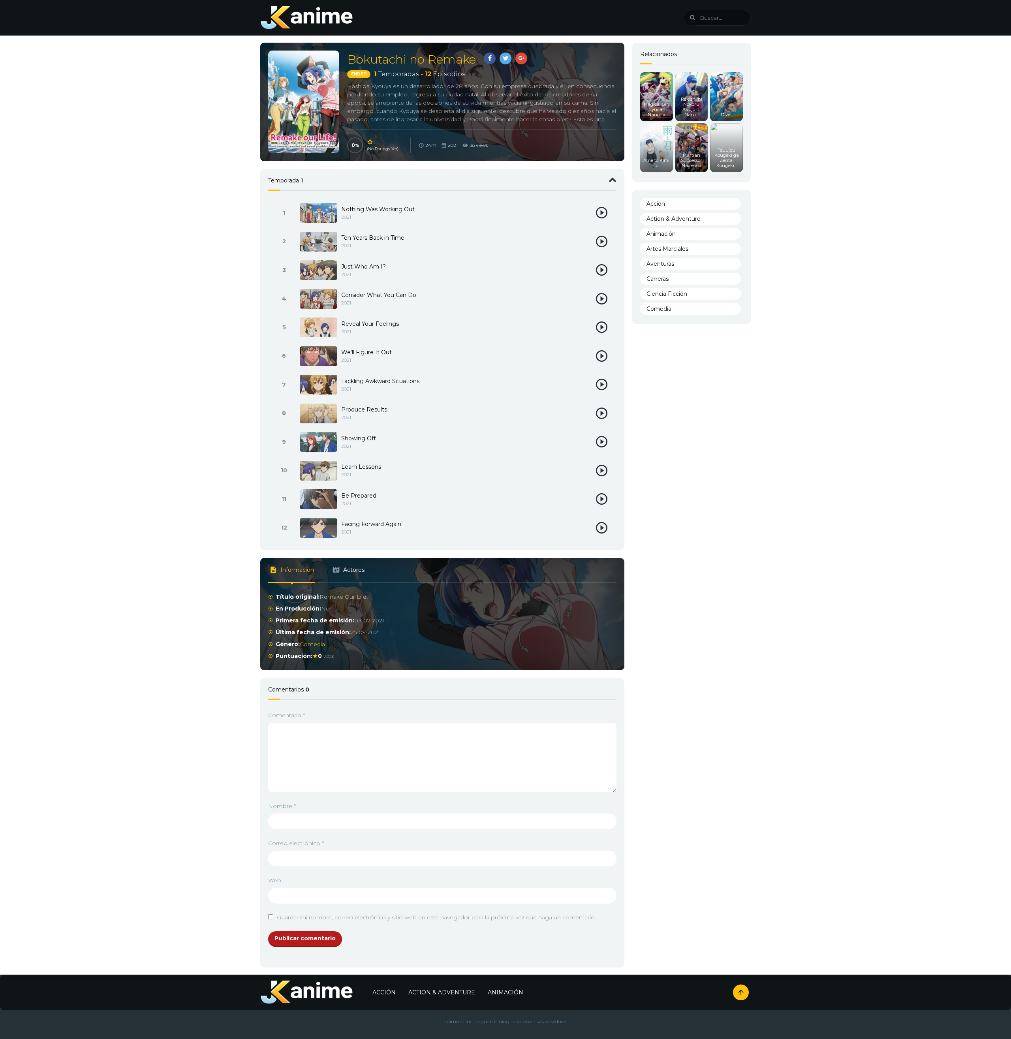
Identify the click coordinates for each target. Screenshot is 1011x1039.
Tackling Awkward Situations (380, 381)
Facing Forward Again (371, 524)
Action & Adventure (673, 218)
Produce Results (364, 409)
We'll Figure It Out (366, 352)
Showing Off (358, 438)
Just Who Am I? (363, 266)
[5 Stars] (370, 142)
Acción (655, 203)
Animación (661, 233)
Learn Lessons (361, 466)
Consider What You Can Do (378, 295)
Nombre (282, 806)
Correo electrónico (296, 843)
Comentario (286, 715)
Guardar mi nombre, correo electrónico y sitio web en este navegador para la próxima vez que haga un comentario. (436, 917)
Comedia (312, 644)
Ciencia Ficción (666, 293)
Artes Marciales (667, 248)
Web (274, 880)
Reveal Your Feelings (370, 323)
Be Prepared (358, 495)
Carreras (657, 278)
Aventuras (660, 263)
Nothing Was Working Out (378, 209)
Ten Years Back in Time (372, 237)
